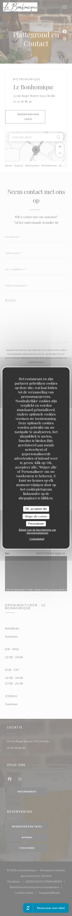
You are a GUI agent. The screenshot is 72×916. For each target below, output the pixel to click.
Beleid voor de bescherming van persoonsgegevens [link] (37, 531)
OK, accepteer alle (36, 508)
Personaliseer (36, 523)
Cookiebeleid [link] (36, 538)
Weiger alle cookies (36, 516)
